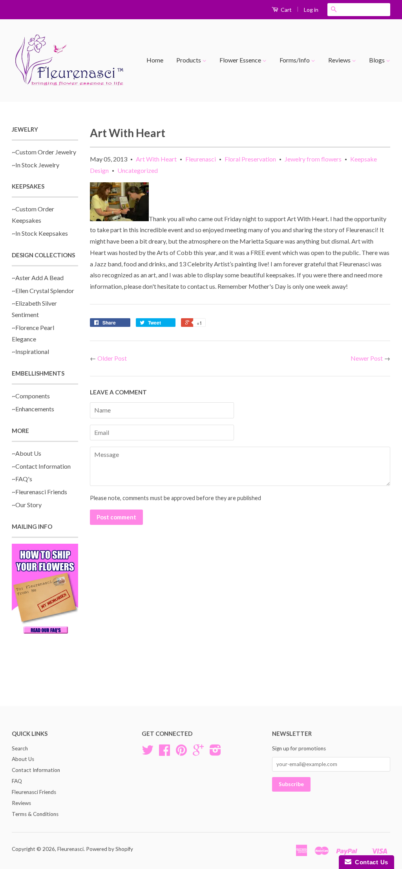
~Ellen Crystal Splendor (43, 290)
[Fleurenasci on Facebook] (164, 753)
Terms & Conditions (35, 814)
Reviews (340, 60)
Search (20, 748)
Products (189, 60)
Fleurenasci (200, 159)
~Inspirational (30, 351)
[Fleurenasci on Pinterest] (181, 753)
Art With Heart (156, 159)
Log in (311, 9)
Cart (286, 9)
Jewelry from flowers (313, 159)
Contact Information (36, 770)
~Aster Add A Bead (38, 277)
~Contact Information (41, 466)
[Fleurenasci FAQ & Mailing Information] (45, 590)
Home (154, 60)
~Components (31, 396)
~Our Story (27, 504)
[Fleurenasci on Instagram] (215, 753)
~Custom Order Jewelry (44, 152)
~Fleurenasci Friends (39, 491)
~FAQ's (22, 478)
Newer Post (367, 358)
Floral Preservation (250, 159)
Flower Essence (240, 60)
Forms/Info (295, 60)
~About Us (26, 453)
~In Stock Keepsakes (40, 233)
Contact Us (369, 862)
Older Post (112, 358)
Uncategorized (137, 170)
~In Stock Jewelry (35, 165)
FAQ (17, 781)
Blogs (377, 60)
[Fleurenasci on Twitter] (147, 753)
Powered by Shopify (109, 849)
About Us (23, 759)
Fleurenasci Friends (34, 792)
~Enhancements (33, 408)
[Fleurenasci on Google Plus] (198, 753)
